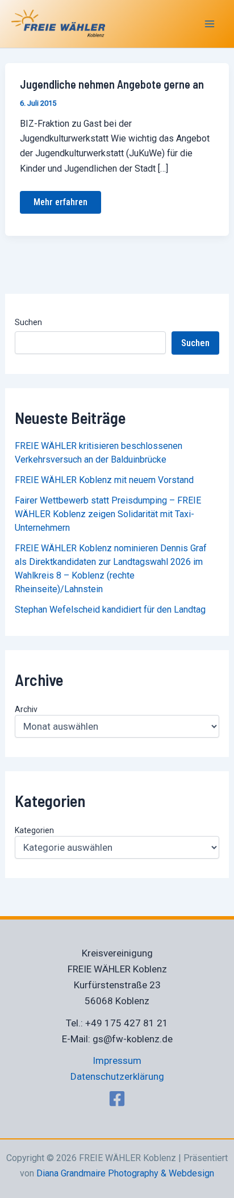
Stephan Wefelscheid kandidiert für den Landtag (110, 609)
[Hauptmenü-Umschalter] (210, 24)
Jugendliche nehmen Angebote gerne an (112, 84)
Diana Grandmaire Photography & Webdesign (125, 1173)
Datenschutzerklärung (117, 1076)
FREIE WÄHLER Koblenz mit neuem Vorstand (104, 480)
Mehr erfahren (60, 199)
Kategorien (34, 830)
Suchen (28, 322)
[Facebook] (117, 1098)
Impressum (117, 1060)
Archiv (26, 709)
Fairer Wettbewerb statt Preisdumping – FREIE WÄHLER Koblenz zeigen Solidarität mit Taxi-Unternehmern (108, 514)
